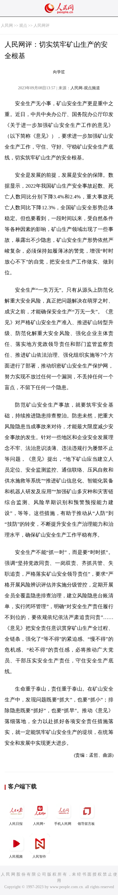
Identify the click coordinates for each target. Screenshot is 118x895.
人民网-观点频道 (85, 88)
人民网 (7, 25)
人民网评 (42, 25)
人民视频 (16, 857)
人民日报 (16, 824)
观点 (23, 25)
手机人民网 (62, 824)
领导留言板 (86, 824)
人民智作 (39, 857)
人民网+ (39, 824)
